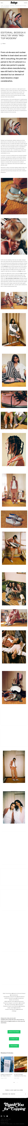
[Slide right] (17, 1082)
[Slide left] (10, 1082)
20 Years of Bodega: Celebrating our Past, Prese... (20, 1075)
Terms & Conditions (6, 1119)
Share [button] (4, 43)
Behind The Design (14, 1031)
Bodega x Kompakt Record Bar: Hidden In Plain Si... (6, 1075)
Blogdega (6, 5)
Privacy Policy (4, 1120)
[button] (2, 2)
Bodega (7, 1123)
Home (2, 5)
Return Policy (4, 1122)
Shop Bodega (14, 1045)
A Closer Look (14, 1038)
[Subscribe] (25, 1094)
